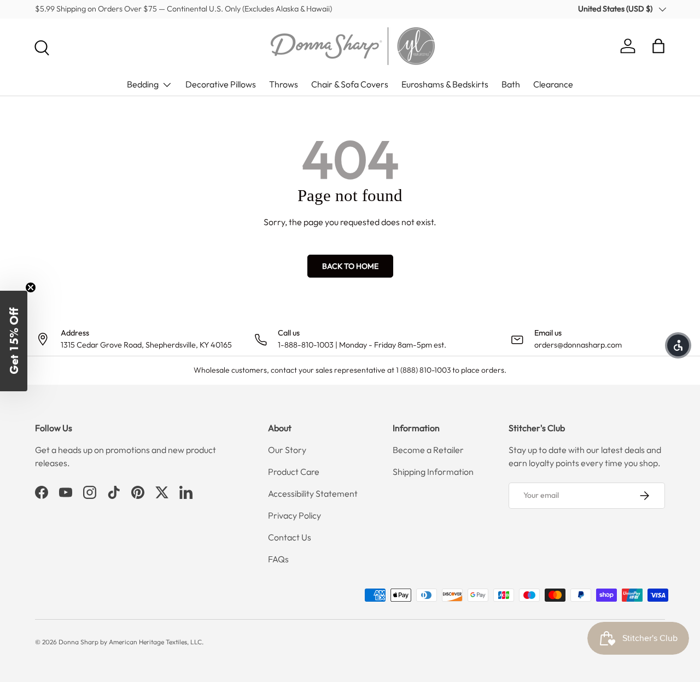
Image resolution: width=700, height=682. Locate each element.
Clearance (553, 84)
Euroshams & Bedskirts (444, 84)
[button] (658, 46)
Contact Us (289, 537)
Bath (510, 84)
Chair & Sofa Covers (349, 84)
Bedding (143, 84)
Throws (283, 84)
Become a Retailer (428, 449)
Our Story (287, 449)
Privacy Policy (294, 515)
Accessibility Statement (313, 493)
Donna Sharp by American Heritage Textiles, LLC (130, 642)
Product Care (293, 471)
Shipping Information (433, 471)
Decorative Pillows (220, 84)
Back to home (350, 266)
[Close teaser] (30, 287)
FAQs (278, 559)
